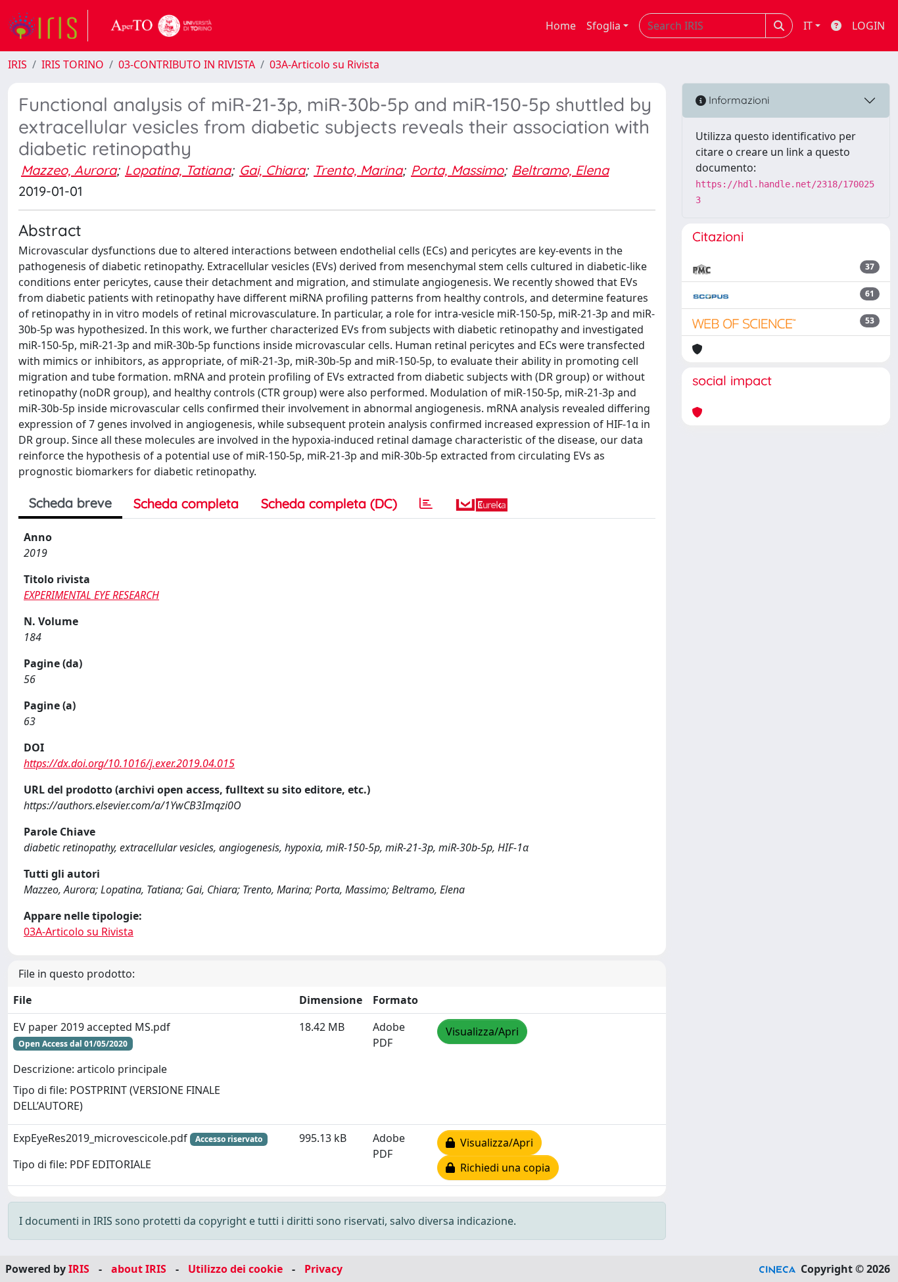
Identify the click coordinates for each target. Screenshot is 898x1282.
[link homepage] (48, 25)
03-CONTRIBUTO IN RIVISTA (186, 64)
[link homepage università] (162, 25)
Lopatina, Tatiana (178, 170)
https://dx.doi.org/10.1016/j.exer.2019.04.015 (129, 763)
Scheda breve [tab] (70, 502)
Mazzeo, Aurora (68, 170)
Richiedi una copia (502, 1167)
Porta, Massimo (457, 170)
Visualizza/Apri (482, 1031)
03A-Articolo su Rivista (324, 64)
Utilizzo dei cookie (235, 1269)
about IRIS (138, 1269)
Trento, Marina (358, 170)
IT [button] (808, 25)
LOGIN (868, 25)
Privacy (323, 1269)
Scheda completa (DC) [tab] (329, 503)
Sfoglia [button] (603, 25)
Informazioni (737, 100)
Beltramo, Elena (560, 170)
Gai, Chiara (272, 170)
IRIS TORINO (72, 64)
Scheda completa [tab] (186, 503)
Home (561, 25)
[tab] (426, 503)
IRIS (17, 64)
